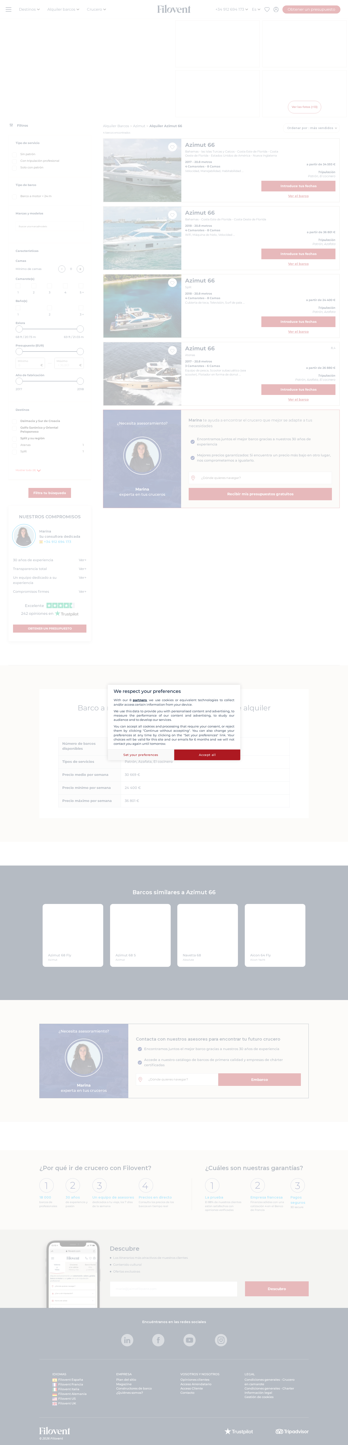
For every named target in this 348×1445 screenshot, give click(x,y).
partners (140, 700)
